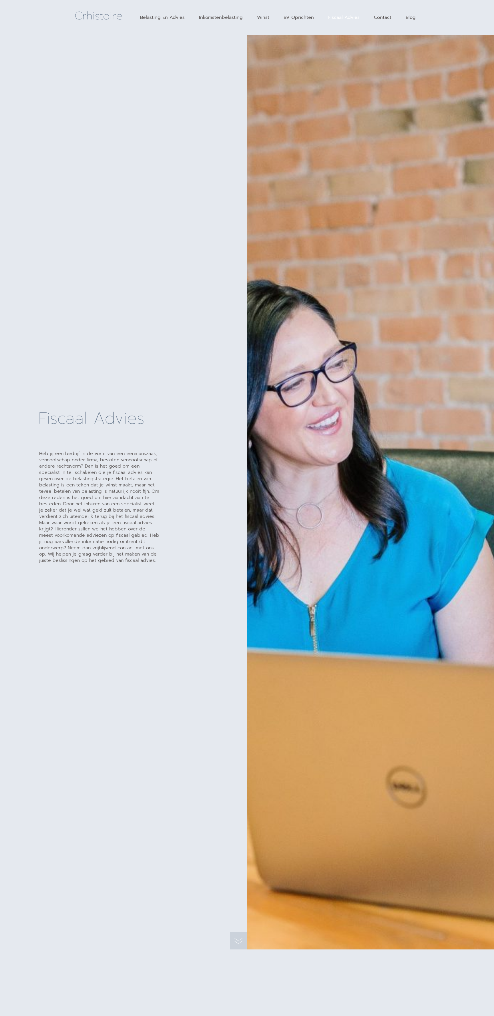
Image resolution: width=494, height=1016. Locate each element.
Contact (382, 17)
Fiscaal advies (344, 17)
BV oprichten (299, 17)
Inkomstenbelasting (221, 17)
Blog (411, 17)
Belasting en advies (162, 17)
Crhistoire (99, 16)
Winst (263, 17)
